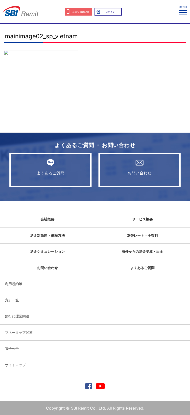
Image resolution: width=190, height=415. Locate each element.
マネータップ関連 (19, 332)
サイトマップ (15, 365)
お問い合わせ (139, 172)
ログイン (110, 11)
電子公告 (12, 348)
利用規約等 (13, 284)
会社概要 (47, 219)
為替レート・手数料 (142, 235)
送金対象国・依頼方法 (47, 235)
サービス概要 (142, 219)
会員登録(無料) (80, 11)
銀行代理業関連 (17, 316)
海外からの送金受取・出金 (142, 251)
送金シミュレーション (47, 251)
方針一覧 (12, 300)
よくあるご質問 (50, 172)
